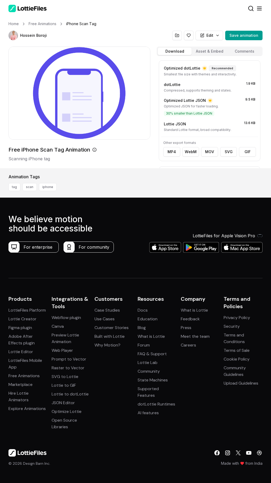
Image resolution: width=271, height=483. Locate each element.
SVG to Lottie (65, 376)
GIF (248, 151)
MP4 (172, 151)
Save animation (243, 35)
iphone (47, 187)
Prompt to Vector (69, 359)
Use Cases (104, 319)
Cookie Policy (237, 359)
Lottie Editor (20, 351)
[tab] (175, 51)
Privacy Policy (237, 317)
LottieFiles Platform (27, 310)
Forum (144, 345)
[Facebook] (217, 453)
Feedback (190, 319)
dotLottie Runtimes (156, 404)
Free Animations (24, 376)
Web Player (62, 350)
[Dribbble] (259, 453)
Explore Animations (27, 408)
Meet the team (195, 336)
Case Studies (107, 310)
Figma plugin (20, 327)
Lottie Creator (22, 319)
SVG (229, 151)
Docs (143, 310)
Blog (142, 327)
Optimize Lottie (67, 411)
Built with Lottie (109, 336)
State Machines (153, 380)
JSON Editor (63, 402)
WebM (191, 151)
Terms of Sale (237, 350)
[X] (238, 453)
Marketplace (20, 384)
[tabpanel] (210, 113)
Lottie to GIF (64, 385)
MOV (209, 151)
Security (232, 326)
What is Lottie (151, 336)
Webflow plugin (66, 317)
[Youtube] (249, 453)
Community (149, 371)
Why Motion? (107, 345)
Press (186, 327)
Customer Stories (111, 327)
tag (14, 187)
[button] (13, 35)
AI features (148, 413)
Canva (58, 326)
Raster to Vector (68, 368)
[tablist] (210, 51)
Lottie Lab (147, 362)
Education (147, 319)
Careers (188, 345)
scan (29, 187)
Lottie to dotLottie (70, 394)
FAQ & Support (152, 354)
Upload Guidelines (241, 383)
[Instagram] (227, 453)
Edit (209, 35)
